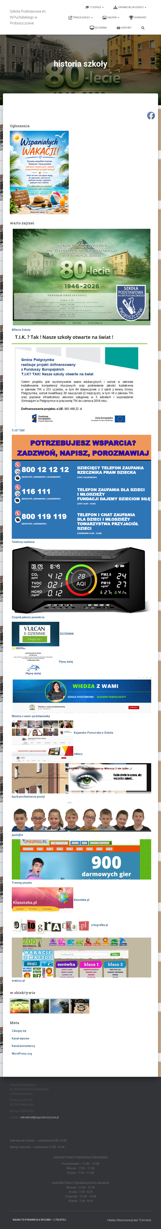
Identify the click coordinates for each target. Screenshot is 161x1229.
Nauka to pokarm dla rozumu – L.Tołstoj (39, 1219)
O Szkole (96, 7)
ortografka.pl (99, 925)
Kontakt (126, 27)
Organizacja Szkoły (131, 7)
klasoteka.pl (81, 899)
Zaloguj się (19, 1030)
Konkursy (140, 17)
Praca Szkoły (82, 17)
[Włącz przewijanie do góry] (153, 1221)
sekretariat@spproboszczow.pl (39, 1117)
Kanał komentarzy (23, 1046)
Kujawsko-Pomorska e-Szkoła (93, 732)
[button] (103, 7)
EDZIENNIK (101, 27)
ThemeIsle (144, 1220)
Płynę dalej (65, 661)
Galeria (112, 17)
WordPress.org (22, 1053)
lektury (77, 753)
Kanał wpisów (20, 1038)
